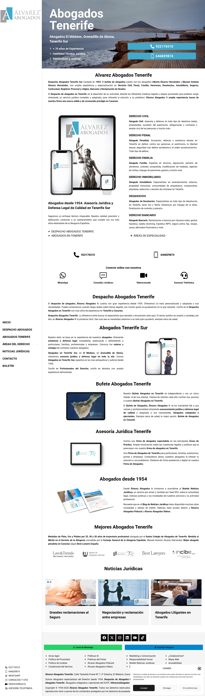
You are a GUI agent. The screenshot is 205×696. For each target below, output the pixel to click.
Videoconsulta (144, 282)
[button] (199, 668)
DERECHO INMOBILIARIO (145, 177)
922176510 (14, 667)
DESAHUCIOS (137, 196)
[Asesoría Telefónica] (184, 275)
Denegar (167, 688)
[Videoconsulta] (143, 275)
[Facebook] (104, 637)
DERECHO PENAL (140, 135)
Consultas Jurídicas (103, 282)
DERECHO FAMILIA (141, 158)
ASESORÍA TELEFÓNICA (20, 688)
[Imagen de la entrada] (70, 592)
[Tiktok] (142, 637)
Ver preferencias (190, 688)
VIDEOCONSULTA (17, 684)
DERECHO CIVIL (139, 116)
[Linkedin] (127, 637)
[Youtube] (135, 637)
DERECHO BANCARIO (142, 215)
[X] (111, 637)
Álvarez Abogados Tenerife (83, 688)
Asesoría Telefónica (184, 282)
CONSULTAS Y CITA (18, 680)
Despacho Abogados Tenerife (123, 296)
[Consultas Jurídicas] (103, 275)
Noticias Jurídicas (123, 568)
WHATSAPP (14, 675)
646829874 (14, 671)
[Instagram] (119, 637)
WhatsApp (63, 282)
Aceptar (143, 688)
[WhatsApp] (62, 275)
